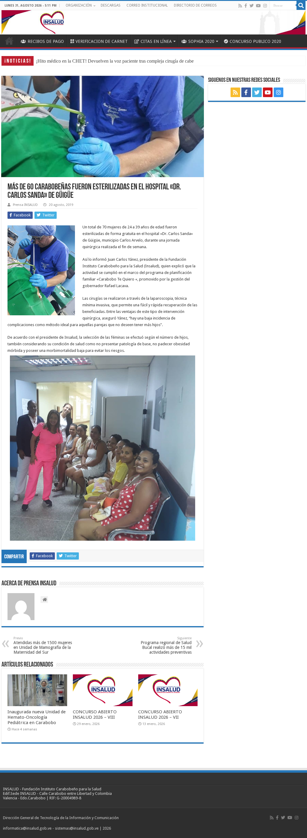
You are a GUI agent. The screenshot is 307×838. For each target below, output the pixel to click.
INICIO (9, 40)
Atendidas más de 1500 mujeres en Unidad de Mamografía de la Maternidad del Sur (42, 645)
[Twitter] (251, 5)
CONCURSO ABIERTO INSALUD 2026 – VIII (95, 714)
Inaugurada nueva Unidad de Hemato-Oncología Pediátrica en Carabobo (36, 717)
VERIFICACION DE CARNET (102, 41)
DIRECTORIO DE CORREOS (195, 5)
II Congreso (47, 61)
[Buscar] (301, 5)
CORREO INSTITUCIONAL (147, 5)
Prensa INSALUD (25, 205)
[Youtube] (258, 5)
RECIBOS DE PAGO (46, 41)
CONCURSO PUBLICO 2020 (255, 41)
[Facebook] (246, 5)
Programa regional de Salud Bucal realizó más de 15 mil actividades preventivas (166, 645)
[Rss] (240, 5)
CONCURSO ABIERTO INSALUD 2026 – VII (160, 714)
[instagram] (265, 5)
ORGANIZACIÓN (79, 5)
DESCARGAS (111, 5)
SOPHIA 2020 (201, 41)
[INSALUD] (153, 22)
